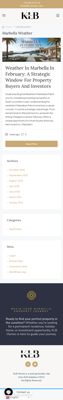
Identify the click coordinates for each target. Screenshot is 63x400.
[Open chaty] (8, 392)
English (14, 397)
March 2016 (15, 197)
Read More (31, 143)
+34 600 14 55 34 (31, 2)
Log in (12, 255)
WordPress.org (17, 271)
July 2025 (14, 186)
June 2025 (14, 191)
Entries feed (16, 260)
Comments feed (18, 266)
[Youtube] (35, 364)
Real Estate (15, 228)
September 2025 (18, 175)
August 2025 (16, 180)
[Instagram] (28, 364)
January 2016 (16, 202)
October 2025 (17, 169)
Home (8, 27)
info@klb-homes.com (31, 5)
